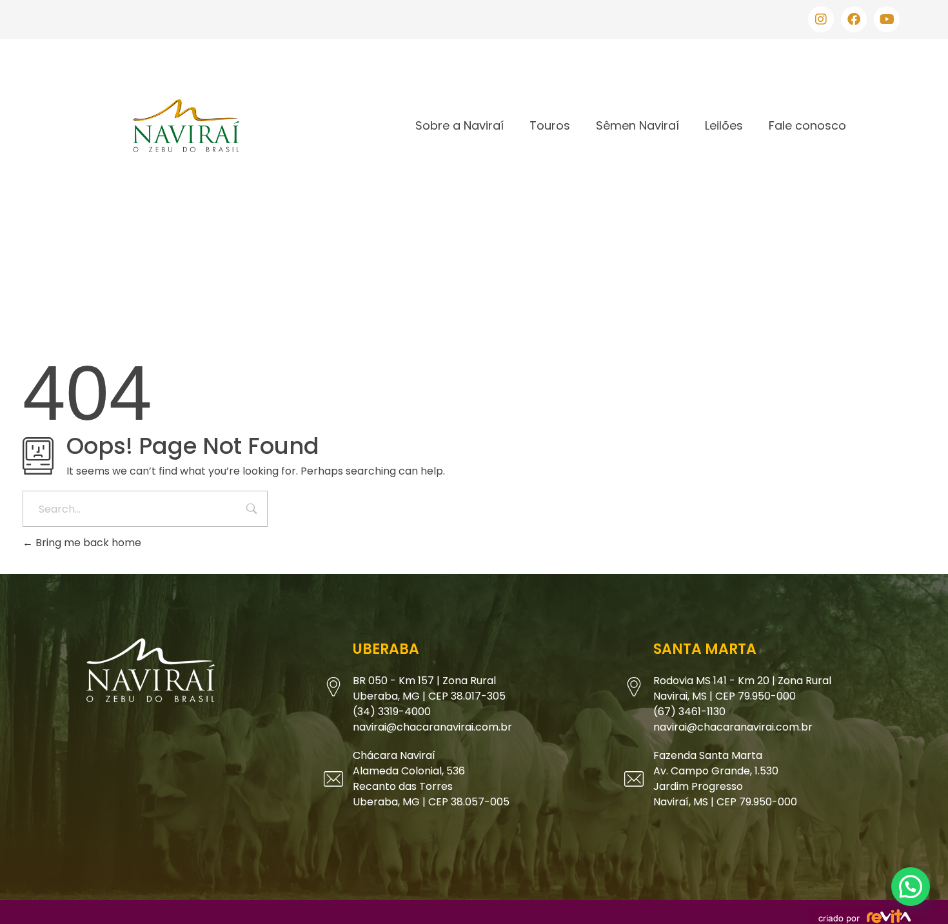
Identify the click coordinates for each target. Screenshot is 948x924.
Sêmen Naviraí (637, 125)
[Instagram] (821, 19)
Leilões (724, 125)
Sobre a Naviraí (459, 125)
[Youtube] (887, 19)
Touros (549, 125)
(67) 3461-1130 (689, 711)
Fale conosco (807, 125)
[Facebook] (854, 19)
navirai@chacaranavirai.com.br (432, 727)
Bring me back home (87, 542)
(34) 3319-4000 (392, 711)
